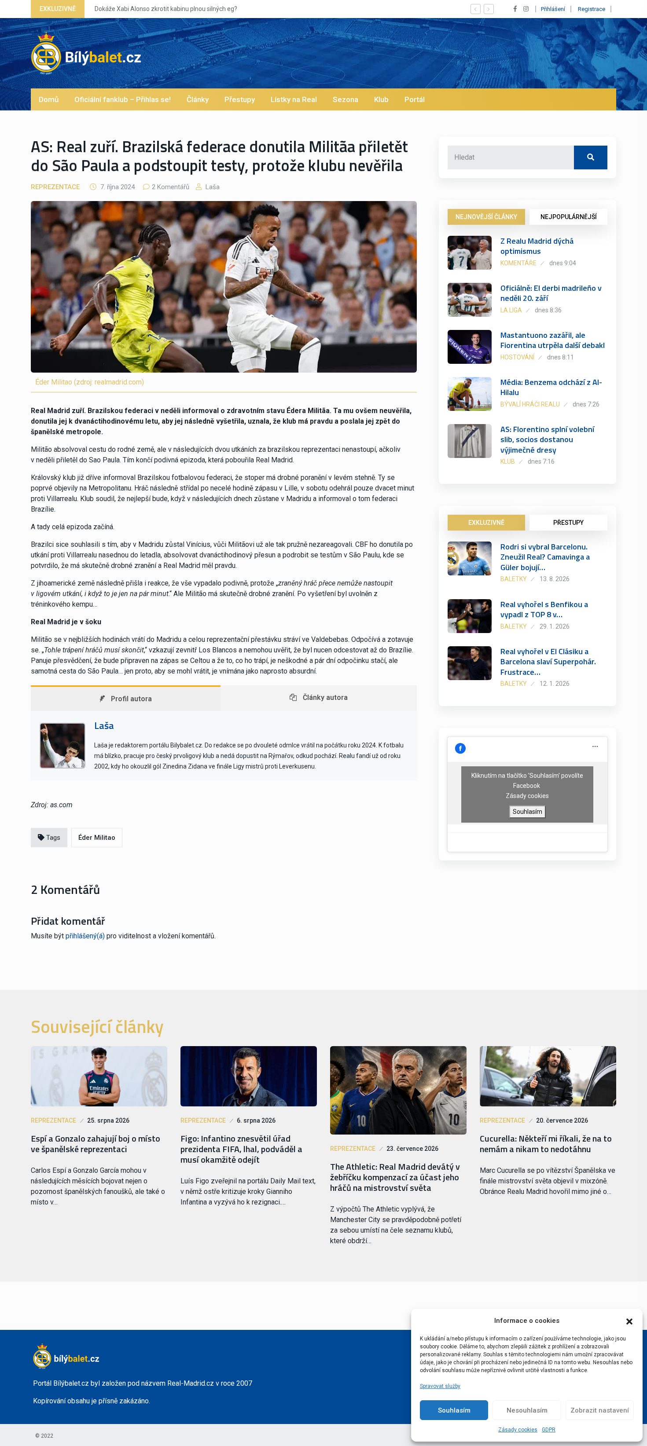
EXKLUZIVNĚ (486, 522)
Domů (49, 99)
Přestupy (239, 99)
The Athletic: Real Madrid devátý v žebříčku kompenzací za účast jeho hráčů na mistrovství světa (395, 1177)
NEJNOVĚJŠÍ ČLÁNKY (486, 216)
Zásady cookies (517, 1430)
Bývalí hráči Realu (530, 404)
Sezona (345, 99)
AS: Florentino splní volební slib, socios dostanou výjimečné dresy (547, 439)
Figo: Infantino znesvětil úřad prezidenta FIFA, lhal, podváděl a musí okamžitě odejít (241, 1149)
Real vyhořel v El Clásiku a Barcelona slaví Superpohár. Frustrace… (548, 661)
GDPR (548, 1430)
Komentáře (518, 263)
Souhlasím (454, 1410)
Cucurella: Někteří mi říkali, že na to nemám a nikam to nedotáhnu (546, 1143)
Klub (381, 99)
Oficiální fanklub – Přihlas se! (122, 99)
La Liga (511, 310)
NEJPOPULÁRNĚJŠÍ (568, 216)
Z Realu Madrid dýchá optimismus (536, 246)
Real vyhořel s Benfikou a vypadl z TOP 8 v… (544, 609)
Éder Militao (96, 838)
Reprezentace (55, 187)
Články (198, 99)
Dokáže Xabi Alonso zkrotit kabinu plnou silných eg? (165, 8)
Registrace (591, 9)
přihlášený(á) (85, 936)
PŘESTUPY (568, 522)
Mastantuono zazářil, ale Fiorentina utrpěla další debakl (552, 340)
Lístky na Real (294, 99)
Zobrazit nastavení (599, 1410)
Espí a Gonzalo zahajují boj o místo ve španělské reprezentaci (95, 1143)
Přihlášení (553, 9)
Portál (414, 99)
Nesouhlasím (527, 1410)
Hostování (517, 357)
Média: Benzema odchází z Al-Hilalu (551, 387)
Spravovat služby (440, 1386)
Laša (212, 187)
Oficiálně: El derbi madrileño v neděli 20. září (551, 293)
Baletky (513, 578)
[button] (629, 1320)
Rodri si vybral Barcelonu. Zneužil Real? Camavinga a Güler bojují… (545, 557)
